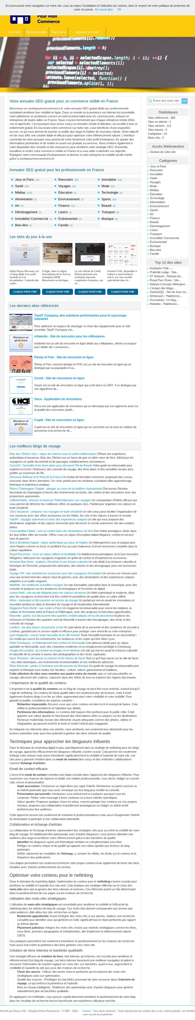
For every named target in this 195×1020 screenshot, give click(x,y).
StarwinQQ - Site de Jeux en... (169, 292)
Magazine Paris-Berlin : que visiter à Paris (36, 608)
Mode (153, 186)
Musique (155, 246)
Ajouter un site (87, 32)
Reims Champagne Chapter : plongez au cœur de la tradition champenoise (56, 488)
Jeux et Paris (158, 166)
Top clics (58, 32)
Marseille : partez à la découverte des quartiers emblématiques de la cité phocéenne (62, 615)
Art (151, 214)
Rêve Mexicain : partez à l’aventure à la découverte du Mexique (49, 665)
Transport (156, 234)
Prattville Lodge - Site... (164, 272)
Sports (154, 210)
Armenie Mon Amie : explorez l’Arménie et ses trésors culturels (49, 561)
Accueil (15, 32)
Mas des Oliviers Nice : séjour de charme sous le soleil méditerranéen (53, 453)
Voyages (155, 182)
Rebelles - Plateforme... (164, 303)
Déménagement (160, 226)
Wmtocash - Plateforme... (166, 296)
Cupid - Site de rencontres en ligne (59, 420)
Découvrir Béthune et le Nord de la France (36, 477)
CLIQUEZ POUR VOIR (25, 291)
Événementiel (158, 242)
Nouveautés (36, 32)
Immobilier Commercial (164, 238)
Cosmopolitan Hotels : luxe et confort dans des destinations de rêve (51, 531)
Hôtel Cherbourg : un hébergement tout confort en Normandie (47, 642)
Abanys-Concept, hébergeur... (168, 284)
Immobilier (156, 174)
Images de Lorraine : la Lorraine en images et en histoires (45, 650)
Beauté (154, 222)
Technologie (157, 198)
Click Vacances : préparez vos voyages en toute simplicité (46, 511)
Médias (154, 190)
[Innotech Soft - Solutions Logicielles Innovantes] (91, 254)
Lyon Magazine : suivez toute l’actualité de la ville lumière (45, 635)
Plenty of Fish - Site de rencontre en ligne (64, 357)
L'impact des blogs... (162, 288)
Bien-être (155, 250)
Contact (86, 1011)
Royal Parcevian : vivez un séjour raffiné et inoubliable (43, 554)
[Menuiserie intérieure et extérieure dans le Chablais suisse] (26, 254)
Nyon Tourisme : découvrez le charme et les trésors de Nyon (47, 658)
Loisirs (154, 230)
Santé (153, 178)
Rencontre (156, 170)
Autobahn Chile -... (161, 268)
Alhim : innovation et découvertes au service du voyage (44, 600)
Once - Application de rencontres (58, 399)
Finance (155, 218)
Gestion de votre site (163, 152)
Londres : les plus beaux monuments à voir (36, 627)
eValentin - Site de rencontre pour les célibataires (69, 336)
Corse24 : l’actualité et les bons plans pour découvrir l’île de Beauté (51, 465)
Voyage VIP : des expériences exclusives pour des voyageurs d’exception (55, 573)
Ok (119, 9)
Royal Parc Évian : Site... (165, 280)
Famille (154, 253)
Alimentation (157, 202)
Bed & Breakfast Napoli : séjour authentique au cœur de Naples (49, 542)
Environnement (159, 206)
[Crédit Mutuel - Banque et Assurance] (58, 254)
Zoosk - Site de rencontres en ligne (59, 378)
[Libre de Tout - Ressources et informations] (123, 254)
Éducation (156, 194)
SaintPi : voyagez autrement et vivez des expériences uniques (48, 519)
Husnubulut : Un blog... (164, 299)
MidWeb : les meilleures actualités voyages (36, 584)
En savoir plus (104, 9)
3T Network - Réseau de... (166, 276)
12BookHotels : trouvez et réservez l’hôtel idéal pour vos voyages (50, 500)
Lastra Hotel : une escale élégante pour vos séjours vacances (48, 592)
